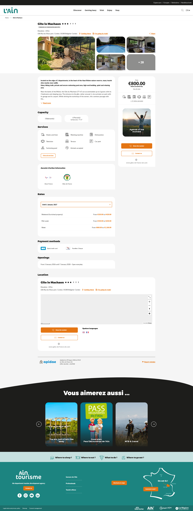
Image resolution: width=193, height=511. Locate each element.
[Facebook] (20, 495)
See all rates (136, 89)
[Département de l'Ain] (151, 508)
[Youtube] (32, 495)
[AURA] (182, 508)
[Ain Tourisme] (139, 508)
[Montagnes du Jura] (165, 508)
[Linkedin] (38, 495)
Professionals (70, 483)
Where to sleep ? (63, 457)
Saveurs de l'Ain (71, 477)
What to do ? (111, 457)
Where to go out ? (135, 457)
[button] (182, 10)
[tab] (74, 204)
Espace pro (157, 3)
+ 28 (141, 62)
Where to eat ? (88, 457)
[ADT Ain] (11, 10)
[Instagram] (26, 495)
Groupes (166, 3)
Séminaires (175, 3)
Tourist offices (71, 490)
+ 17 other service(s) (136, 101)
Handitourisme (186, 3)
